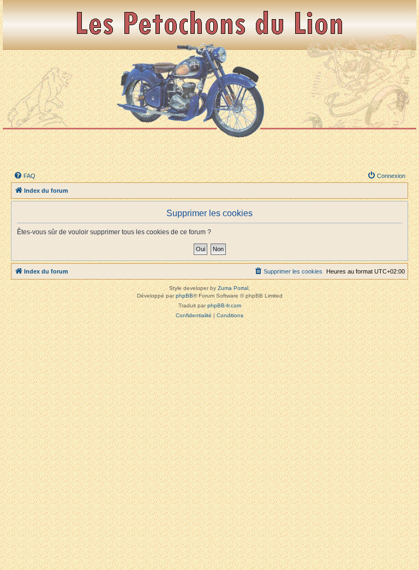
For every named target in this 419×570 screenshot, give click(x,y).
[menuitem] (24, 175)
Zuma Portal (233, 288)
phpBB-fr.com (224, 305)
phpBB (184, 296)
